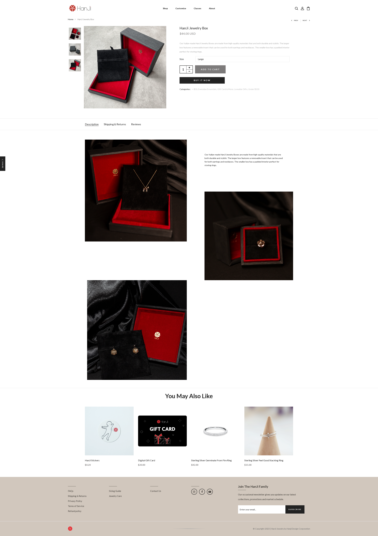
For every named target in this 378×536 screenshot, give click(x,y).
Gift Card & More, (225, 89)
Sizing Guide (115, 491)
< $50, (195, 89)
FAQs (70, 491)
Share (3, 165)
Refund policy (74, 511)
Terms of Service (76, 506)
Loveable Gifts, (241, 89)
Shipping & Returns (115, 124)
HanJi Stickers (92, 460)
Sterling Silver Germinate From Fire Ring (211, 460)
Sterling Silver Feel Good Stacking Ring (263, 460)
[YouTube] (210, 492)
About (212, 8)
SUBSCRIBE (295, 509)
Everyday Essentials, (207, 89)
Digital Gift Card (146, 460)
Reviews (136, 124)
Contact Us (155, 491)
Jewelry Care (115, 496)
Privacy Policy (75, 501)
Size (182, 59)
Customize (180, 8)
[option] (75, 34)
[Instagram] (194, 492)
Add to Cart (210, 69)
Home (70, 19)
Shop (165, 8)
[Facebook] (202, 492)
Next (305, 20)
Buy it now (202, 80)
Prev (296, 20)
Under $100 (253, 89)
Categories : (185, 89)
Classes (197, 8)
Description (92, 124)
